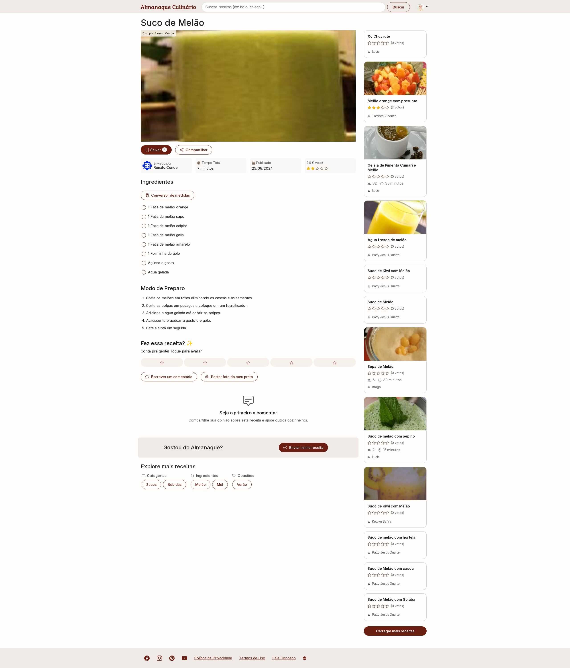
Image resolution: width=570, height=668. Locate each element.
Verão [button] (242, 484)
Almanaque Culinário (168, 7)
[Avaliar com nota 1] (162, 362)
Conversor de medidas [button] (170, 195)
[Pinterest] (172, 658)
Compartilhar (197, 150)
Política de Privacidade (213, 658)
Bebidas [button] (174, 484)
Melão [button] (200, 484)
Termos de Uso (252, 658)
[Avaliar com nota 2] (205, 362)
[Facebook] (147, 658)
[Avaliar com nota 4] (291, 362)
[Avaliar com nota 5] (335, 362)
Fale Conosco (284, 658)
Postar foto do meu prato (232, 377)
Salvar (157, 150)
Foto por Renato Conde (158, 33)
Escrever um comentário (171, 377)
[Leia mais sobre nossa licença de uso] (304, 658)
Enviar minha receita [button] (306, 447)
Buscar (398, 7)
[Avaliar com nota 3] (248, 362)
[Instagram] (159, 658)
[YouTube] (184, 658)
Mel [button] (220, 484)
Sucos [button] (151, 484)
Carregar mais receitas (395, 631)
